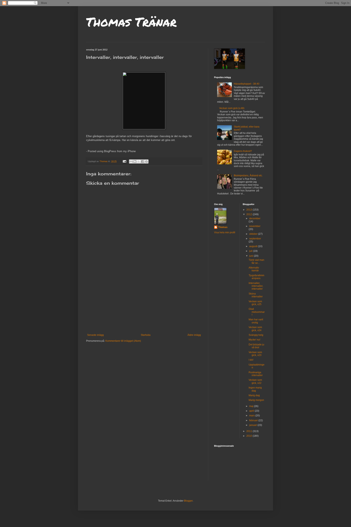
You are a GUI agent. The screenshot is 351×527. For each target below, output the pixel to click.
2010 (249, 435)
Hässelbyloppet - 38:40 (246, 83)
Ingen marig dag (255, 389)
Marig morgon (256, 400)
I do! (251, 359)
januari (253, 425)
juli (251, 251)
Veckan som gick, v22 (255, 381)
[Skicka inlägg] (124, 161)
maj (251, 406)
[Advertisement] (144, 303)
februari (253, 420)
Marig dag (254, 395)
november (254, 226)
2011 (249, 431)
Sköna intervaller (256, 295)
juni (251, 255)
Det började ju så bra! (256, 346)
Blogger (188, 500)
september (255, 238)
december (254, 218)
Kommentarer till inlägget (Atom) (123, 340)
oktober (253, 233)
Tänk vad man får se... (256, 261)
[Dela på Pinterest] (146, 161)
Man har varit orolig (256, 321)
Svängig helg (256, 335)
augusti (253, 246)
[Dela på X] (139, 161)
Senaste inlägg (95, 335)
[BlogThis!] (135, 161)
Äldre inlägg (194, 335)
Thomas (223, 227)
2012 (249, 214)
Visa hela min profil (224, 232)
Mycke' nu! (254, 339)
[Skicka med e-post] (131, 161)
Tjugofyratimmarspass (256, 277)
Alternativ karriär (254, 269)
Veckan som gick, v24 (255, 329)
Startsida (146, 335)
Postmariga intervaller (256, 374)
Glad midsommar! (257, 312)
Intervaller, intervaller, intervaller (256, 286)
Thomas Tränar (131, 21)
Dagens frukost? (243, 151)
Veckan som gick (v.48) (231, 108)
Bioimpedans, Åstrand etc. (248, 175)
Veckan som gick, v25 (255, 303)
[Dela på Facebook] (143, 161)
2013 (249, 209)
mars (252, 415)
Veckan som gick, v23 (255, 354)
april (252, 410)
